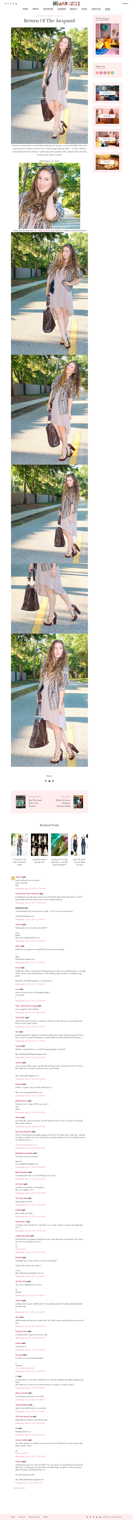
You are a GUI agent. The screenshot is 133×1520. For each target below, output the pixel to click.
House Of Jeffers (21, 1440)
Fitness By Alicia (21, 1331)
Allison (17, 946)
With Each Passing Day (23, 1416)
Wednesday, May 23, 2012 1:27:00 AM (29, 919)
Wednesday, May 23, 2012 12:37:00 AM (30, 888)
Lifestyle (96, 9)
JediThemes (119, 1517)
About (36, 9)
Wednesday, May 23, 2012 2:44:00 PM (30, 1338)
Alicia (17, 1317)
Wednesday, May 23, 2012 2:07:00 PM (30, 1312)
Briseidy (18, 1210)
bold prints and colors (44, 16)
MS (16, 1428)
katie (17, 1032)
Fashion (62, 9)
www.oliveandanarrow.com (25, 1368)
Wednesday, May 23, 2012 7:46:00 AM (30, 1112)
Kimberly (18, 1084)
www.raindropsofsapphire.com (26, 1145)
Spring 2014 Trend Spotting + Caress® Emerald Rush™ (59, 862)
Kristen (18, 967)
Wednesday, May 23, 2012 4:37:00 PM (30, 1388)
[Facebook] (97, 72)
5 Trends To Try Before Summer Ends (19, 862)
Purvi (17, 989)
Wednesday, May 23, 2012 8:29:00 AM (30, 1126)
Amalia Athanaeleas (22, 1236)
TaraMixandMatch (22, 1405)
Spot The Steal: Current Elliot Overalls (79, 862)
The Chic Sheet (21, 1281)
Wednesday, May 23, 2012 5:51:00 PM (29, 1411)
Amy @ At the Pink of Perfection (27, 893)
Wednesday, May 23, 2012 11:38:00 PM (30, 1456)
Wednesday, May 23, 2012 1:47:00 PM (29, 1295)
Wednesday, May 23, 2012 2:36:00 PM (30, 1326)
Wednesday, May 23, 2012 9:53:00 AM (30, 1167)
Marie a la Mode (21, 1393)
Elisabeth (18, 1257)
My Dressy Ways (21, 1198)
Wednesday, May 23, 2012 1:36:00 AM (30, 941)
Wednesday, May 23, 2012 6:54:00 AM (30, 1079)
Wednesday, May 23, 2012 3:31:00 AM (30, 1026)
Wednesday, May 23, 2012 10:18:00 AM (30, 1179)
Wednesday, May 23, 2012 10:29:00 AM (30, 1193)
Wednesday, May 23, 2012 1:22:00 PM (29, 1276)
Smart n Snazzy (20, 1249)
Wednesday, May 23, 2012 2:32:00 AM (30, 1001)
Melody (18, 1117)
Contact (21, 1517)
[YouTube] (112, 72)
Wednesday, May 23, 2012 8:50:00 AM (30, 1148)
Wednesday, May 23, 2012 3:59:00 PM (30, 1371)
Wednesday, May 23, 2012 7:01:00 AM (30, 1095)
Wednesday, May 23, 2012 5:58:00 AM (30, 1057)
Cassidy (18, 1046)
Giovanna (18, 1355)
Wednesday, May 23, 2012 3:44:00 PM (30, 1350)
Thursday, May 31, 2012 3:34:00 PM (28, 1483)
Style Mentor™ (20, 1221)
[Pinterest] (104, 72)
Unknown (18, 877)
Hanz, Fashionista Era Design (26, 1006)
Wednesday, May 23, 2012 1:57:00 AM (29, 984)
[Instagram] (101, 72)
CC (16, 1376)
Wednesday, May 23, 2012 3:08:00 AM (30, 1012)
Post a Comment (19, 1488)
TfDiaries (109, 1517)
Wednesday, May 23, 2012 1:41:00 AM (29, 962)
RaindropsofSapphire (23, 1131)
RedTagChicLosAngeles (24, 1153)
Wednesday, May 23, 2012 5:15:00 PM (29, 1399)
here (44, 148)
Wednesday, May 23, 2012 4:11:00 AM (29, 1041)
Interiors (48, 9)
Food (84, 9)
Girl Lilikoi (19, 1184)
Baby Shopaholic (21, 1172)
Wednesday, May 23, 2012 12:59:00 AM (30, 903)
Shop (107, 9)
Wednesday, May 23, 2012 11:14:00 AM (30, 1216)
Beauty (73, 9)
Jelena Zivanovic (21, 1101)
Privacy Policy (34, 1517)
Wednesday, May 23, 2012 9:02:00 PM (30, 1435)
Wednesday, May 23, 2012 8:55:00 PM (30, 1423)
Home (25, 9)
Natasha (18, 1343)
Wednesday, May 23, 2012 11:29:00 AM (30, 1231)
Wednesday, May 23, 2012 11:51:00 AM (30, 1252)
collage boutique (43, 230)
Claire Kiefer (20, 1017)
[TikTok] (108, 72)
